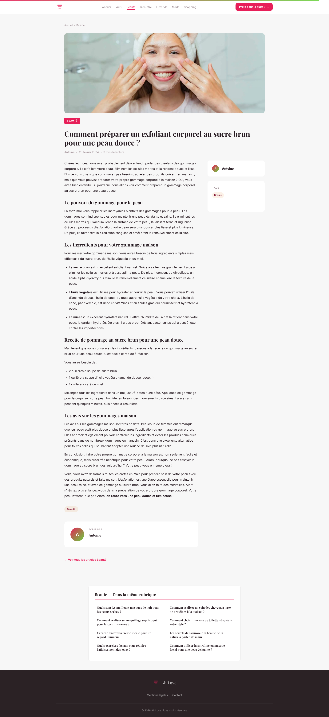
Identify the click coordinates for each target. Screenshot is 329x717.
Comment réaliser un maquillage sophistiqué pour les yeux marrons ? (127, 622)
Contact (177, 695)
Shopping (190, 6)
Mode (175, 6)
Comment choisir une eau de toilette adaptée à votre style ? (201, 622)
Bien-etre (146, 6)
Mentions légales (157, 695)
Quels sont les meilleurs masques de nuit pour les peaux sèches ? (128, 609)
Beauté (131, 6)
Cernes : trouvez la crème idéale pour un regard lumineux (124, 635)
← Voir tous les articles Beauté (85, 559)
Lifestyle (161, 6)
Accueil (107, 6)
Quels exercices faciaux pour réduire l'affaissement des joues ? (121, 647)
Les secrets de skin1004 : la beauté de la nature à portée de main (196, 635)
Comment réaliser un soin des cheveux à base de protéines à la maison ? (200, 609)
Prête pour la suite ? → (254, 6)
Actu (119, 6)
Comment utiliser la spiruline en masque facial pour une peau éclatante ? (197, 647)
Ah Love (168, 682)
